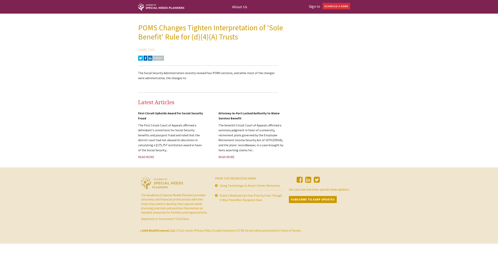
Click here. (182, 219)
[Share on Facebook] (145, 58)
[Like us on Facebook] (300, 179)
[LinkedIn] (308, 179)
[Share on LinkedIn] (150, 58)
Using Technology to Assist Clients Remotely (250, 185)
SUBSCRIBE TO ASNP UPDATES (313, 199)
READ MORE (146, 157)
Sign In (314, 6)
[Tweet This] (140, 58)
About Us (239, 6)
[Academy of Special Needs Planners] (162, 184)
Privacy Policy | (204, 230)
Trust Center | (186, 230)
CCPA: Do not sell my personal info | (258, 230)
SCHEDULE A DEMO (336, 6)
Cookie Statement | (225, 230)
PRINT (158, 58)
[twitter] (317, 179)
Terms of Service (291, 230)
